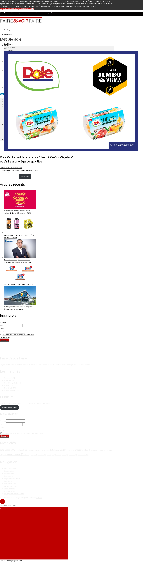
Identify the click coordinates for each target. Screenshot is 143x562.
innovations (95, 450)
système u (73, 455)
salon (59, 455)
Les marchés (8, 476)
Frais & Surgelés (12, 170)
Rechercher (4, 173)
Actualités (8, 35)
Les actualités (9, 471)
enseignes (83, 449)
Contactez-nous (9, 489)
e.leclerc (70, 450)
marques (19, 454)
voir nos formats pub (9, 408)
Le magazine (8, 30)
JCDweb (39, 498)
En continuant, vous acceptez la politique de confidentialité (24, 433)
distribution (30, 170)
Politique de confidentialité (14, 494)
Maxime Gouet (16, 168)
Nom (1, 326)
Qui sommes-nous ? (11, 486)
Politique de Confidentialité (24, 9)
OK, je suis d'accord (7, 9)
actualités (21, 170)
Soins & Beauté (12, 390)
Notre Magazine (10, 469)
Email (2, 329)
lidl (5, 455)
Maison (9, 385)
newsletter (42, 455)
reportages (52, 455)
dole (36, 170)
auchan (31, 450)
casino (46, 450)
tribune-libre (83, 455)
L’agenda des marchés (12, 479)
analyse (22, 450)
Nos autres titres (10, 484)
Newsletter (8, 481)
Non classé (10, 388)
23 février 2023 (5, 168)
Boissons (11, 48)
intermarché (104, 450)
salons (65, 455)
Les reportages (9, 474)
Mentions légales (10, 491)
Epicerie (11, 50)
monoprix (34, 455)
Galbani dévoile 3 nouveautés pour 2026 (18, 284)
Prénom (3, 322)
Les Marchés (8, 44)
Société (3, 332)
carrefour (39, 450)
